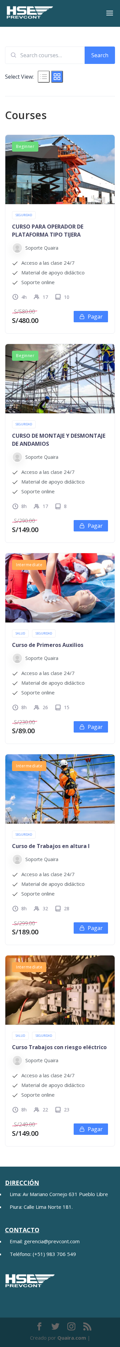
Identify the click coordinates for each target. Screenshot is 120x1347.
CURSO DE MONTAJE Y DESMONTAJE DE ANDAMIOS (58, 439)
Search (99, 55)
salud (20, 633)
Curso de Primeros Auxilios (47, 645)
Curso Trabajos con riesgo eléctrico (59, 1047)
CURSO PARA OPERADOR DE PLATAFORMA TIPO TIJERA (47, 230)
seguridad (24, 215)
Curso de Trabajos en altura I (51, 846)
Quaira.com (71, 1337)
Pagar (95, 316)
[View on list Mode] (44, 77)
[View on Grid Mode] (57, 77)
